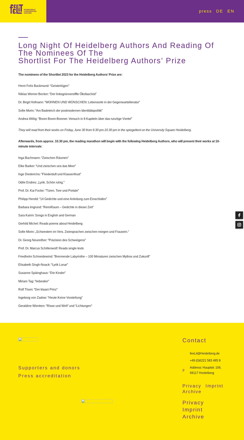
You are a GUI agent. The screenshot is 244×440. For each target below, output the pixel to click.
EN (230, 12)
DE (219, 12)
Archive (191, 392)
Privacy (191, 386)
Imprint (214, 386)
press (205, 12)
